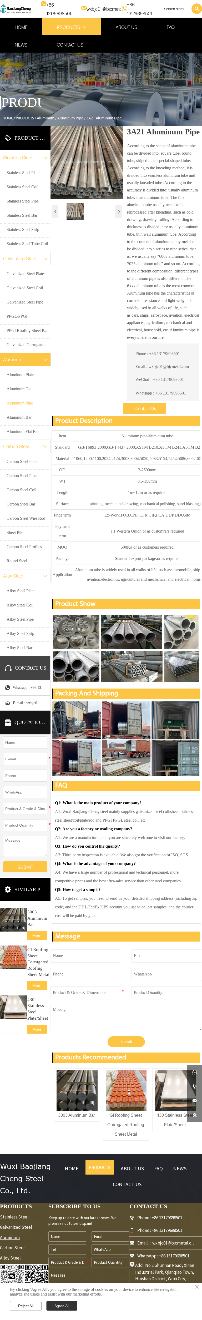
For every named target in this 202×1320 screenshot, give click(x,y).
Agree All (61, 1306)
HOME (8, 118)
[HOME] (15, 8)
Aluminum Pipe (70, 118)
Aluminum (45, 118)
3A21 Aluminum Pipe (104, 118)
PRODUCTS (25, 118)
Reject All (25, 1306)
